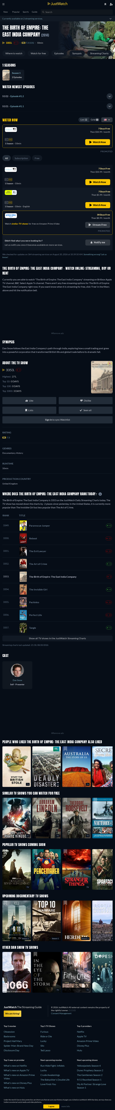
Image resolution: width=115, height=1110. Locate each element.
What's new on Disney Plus (18, 1082)
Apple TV (82, 1036)
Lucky (43, 1041)
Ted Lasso (45, 1050)
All (6, 158)
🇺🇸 (105, 119)
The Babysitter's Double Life (54, 1079)
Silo (42, 1045)
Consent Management (61, 1013)
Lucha (43, 1070)
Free (37, 158)
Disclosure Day (11, 1050)
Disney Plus (83, 1045)
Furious (44, 1031)
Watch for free (38, 53)
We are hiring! (12, 1013)
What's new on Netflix (15, 1065)
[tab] (57, 96)
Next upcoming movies (51, 1060)
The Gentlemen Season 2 (89, 1074)
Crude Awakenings (50, 1074)
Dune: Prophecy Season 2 (90, 1070)
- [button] (13, 96)
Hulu (79, 1050)
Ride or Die (46, 1036)
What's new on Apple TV (16, 1070)
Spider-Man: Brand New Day (18, 1045)
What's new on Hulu (14, 1087)
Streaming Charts (99, 53)
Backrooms (9, 1036)
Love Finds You (48, 1084)
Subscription (21, 158)
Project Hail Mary (13, 1041)
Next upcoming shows (87, 1060)
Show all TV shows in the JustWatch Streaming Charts (57, 638)
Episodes (59, 53)
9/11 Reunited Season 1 (89, 1079)
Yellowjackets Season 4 (89, 1065)
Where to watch (13, 53)
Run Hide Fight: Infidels (52, 1065)
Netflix (80, 1031)
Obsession (9, 1031)
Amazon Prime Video (88, 1041)
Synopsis (77, 53)
